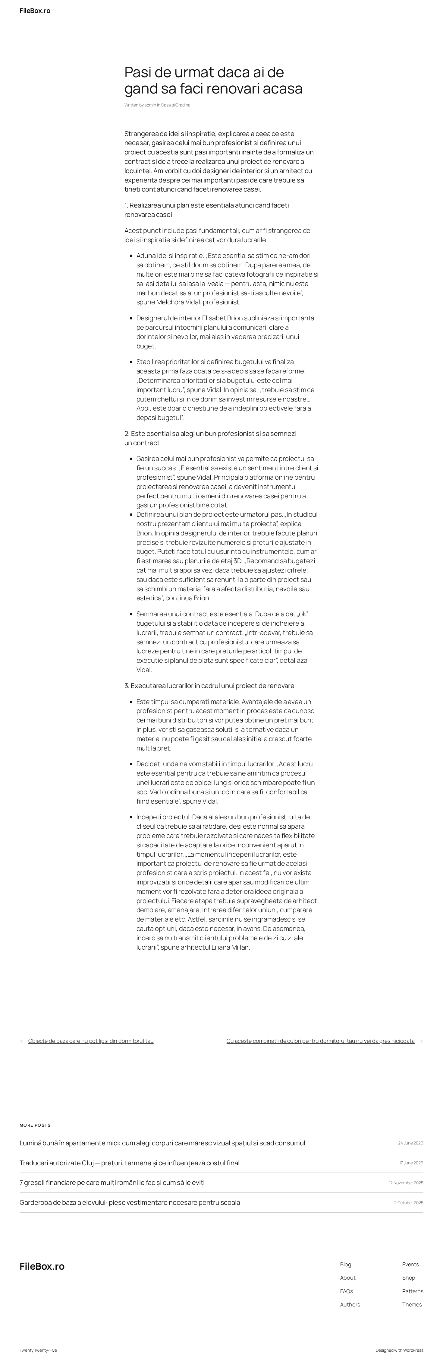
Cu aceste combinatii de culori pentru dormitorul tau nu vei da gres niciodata (321, 1040)
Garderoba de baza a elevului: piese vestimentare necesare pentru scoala (130, 1202)
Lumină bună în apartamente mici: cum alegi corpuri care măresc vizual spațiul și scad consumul (162, 1143)
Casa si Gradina (175, 105)
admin (150, 105)
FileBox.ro (35, 10)
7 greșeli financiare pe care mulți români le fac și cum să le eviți (112, 1182)
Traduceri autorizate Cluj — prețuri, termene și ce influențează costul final (129, 1163)
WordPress (413, 1350)
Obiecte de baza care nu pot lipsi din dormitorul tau (91, 1040)
